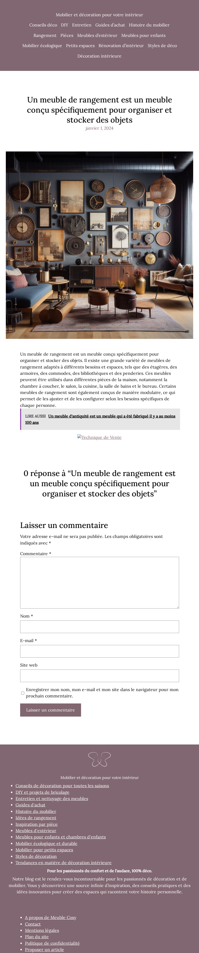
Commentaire (35, 553)
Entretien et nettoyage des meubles (52, 798)
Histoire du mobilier (36, 811)
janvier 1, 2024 (100, 128)
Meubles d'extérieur (36, 830)
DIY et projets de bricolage (42, 792)
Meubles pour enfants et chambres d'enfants (61, 837)
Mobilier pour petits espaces (44, 850)
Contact (33, 924)
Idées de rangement (36, 817)
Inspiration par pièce (37, 824)
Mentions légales (42, 930)
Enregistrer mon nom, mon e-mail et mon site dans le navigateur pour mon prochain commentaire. (102, 693)
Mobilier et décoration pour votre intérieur (99, 14)
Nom (26, 616)
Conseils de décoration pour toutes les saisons (62, 785)
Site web (28, 665)
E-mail (28, 640)
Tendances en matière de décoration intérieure (64, 862)
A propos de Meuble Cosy (50, 917)
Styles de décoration (36, 856)
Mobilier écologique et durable (46, 843)
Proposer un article (44, 949)
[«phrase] (99, 437)
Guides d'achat (30, 805)
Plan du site (37, 936)
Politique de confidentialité (52, 943)
